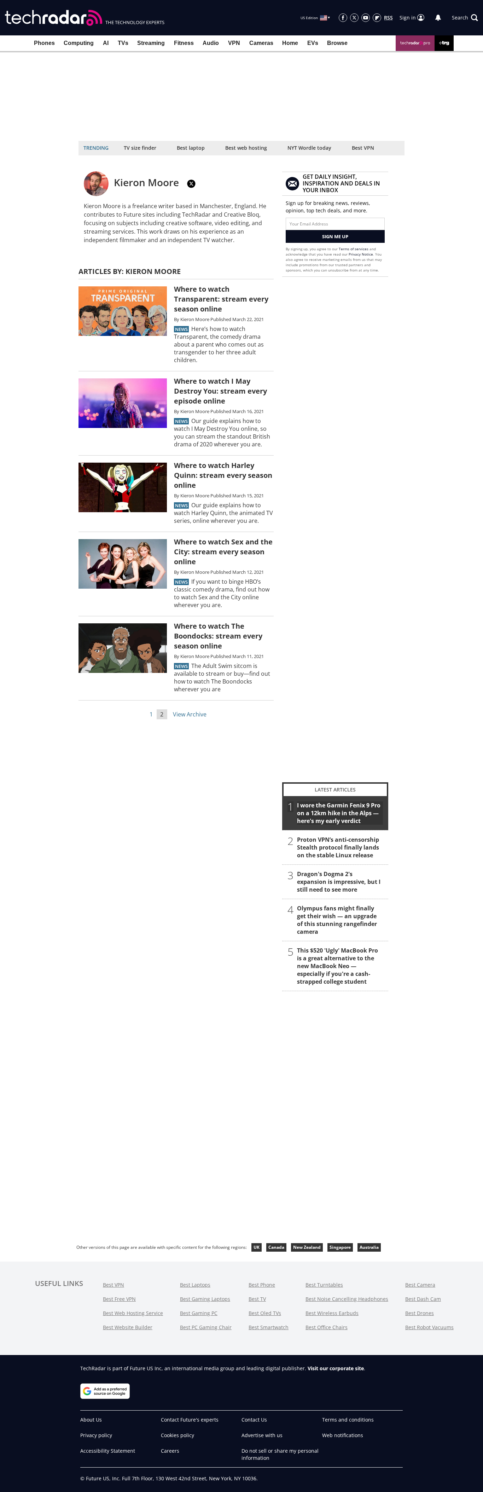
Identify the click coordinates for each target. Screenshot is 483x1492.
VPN (234, 43)
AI (106, 43)
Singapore (340, 1247)
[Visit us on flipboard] (377, 17)
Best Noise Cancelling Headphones (346, 1299)
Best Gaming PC (198, 1313)
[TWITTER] (191, 183)
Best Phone (262, 1284)
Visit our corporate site (336, 1368)
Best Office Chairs (326, 1327)
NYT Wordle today (309, 147)
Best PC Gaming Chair (206, 1327)
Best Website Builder (127, 1327)
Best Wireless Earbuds (332, 1313)
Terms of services (354, 248)
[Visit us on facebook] (343, 17)
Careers (170, 1450)
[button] (465, 17)
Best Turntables (324, 1284)
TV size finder (140, 147)
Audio (211, 43)
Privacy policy (96, 1435)
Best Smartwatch (269, 1327)
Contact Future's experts (190, 1419)
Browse (337, 43)
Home (290, 43)
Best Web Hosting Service (133, 1313)
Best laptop (191, 147)
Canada (276, 1247)
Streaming (151, 43)
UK (257, 1247)
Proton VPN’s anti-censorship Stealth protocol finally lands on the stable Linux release (338, 847)
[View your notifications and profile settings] (438, 18)
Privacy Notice (361, 254)
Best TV (257, 1299)
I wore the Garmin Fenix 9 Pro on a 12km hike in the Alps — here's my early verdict (338, 813)
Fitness (184, 43)
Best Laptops (195, 1284)
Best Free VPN (119, 1299)
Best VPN (363, 147)
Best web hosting (246, 147)
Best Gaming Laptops (205, 1299)
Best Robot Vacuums (429, 1327)
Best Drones (419, 1313)
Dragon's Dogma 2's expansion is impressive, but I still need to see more (338, 881)
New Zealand (307, 1247)
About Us (91, 1419)
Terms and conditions (348, 1419)
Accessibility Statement (107, 1450)
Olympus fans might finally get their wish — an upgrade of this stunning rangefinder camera (337, 920)
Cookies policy (177, 1435)
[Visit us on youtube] (365, 17)
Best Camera (420, 1284)
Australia (369, 1247)
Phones (44, 43)
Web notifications (342, 1435)
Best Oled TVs (265, 1313)
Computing (79, 43)
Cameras (261, 43)
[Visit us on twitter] (354, 17)
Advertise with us (262, 1435)
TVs (123, 43)
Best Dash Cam (423, 1299)
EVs (312, 43)
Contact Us (254, 1419)
